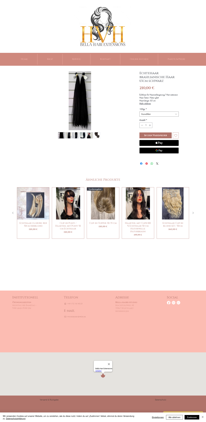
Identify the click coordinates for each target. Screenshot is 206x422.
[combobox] (159, 114)
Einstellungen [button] (158, 417)
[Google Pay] (159, 150)
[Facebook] (168, 302)
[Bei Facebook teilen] (141, 163)
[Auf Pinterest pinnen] (146, 163)
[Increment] (150, 125)
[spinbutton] (146, 125)
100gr (143, 109)
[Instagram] (173, 302)
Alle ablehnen (174, 417)
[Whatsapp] (178, 302)
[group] (103, 213)
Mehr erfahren (145, 103)
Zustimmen (192, 417)
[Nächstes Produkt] (193, 213)
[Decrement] (142, 125)
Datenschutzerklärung (16, 418)
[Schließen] (202, 417)
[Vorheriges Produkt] (13, 213)
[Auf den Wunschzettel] (176, 135)
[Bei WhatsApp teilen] (152, 163)
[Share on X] (157, 163)
